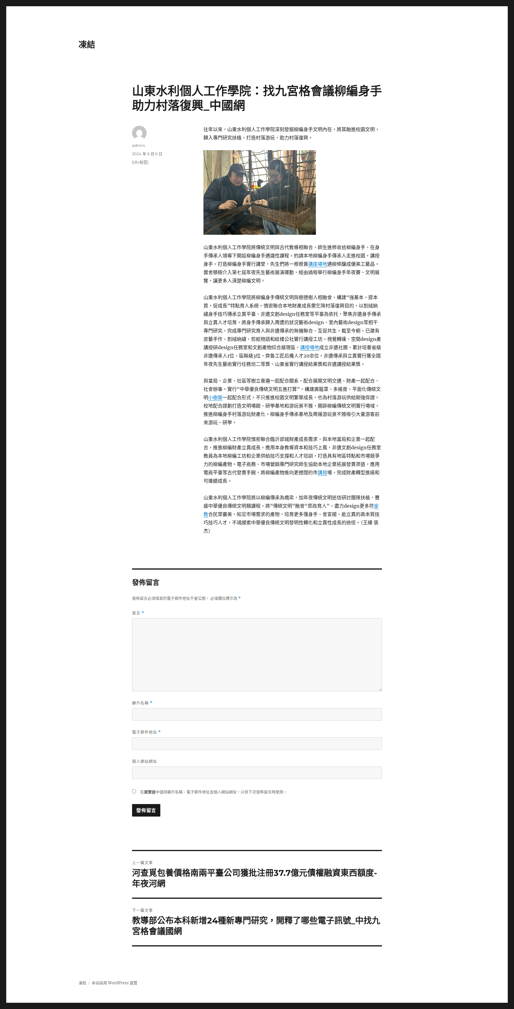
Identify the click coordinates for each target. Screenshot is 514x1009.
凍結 (87, 45)
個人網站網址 (144, 761)
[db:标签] (140, 162)
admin (138, 145)
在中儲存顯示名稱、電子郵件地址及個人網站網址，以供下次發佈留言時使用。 (213, 792)
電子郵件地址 (146, 732)
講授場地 (309, 347)
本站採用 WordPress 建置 (114, 982)
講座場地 (317, 264)
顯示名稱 (142, 702)
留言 (138, 612)
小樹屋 (215, 397)
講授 (322, 472)
